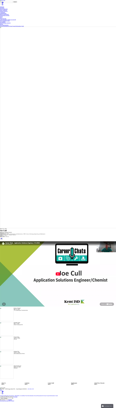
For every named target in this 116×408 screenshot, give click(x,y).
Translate (10, 399)
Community (2, 12)
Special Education (4, 9)
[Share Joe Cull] (1, 239)
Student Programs (4, 11)
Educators (2, 7)
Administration (3, 13)
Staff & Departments (4, 14)
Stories (1, 24)
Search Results (3, 18)
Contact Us (108, 406)
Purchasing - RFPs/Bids (14, 395)
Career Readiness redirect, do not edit (8, 19)
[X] (2, 3)
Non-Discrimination (4, 25)
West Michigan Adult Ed (5, 22)
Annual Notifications (4, 395)
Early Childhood (3, 10)
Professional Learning (4, 15)
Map (1, 390)
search (1, 16)
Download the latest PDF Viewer (7, 400)
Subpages (2, 6)
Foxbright (15, 396)
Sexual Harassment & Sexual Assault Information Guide (12, 26)
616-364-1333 (31, 389)
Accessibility (2, 21)
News (1, 17)
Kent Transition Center (5, 20)
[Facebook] (2, 2)
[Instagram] (2, 4)
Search (15, 1)
